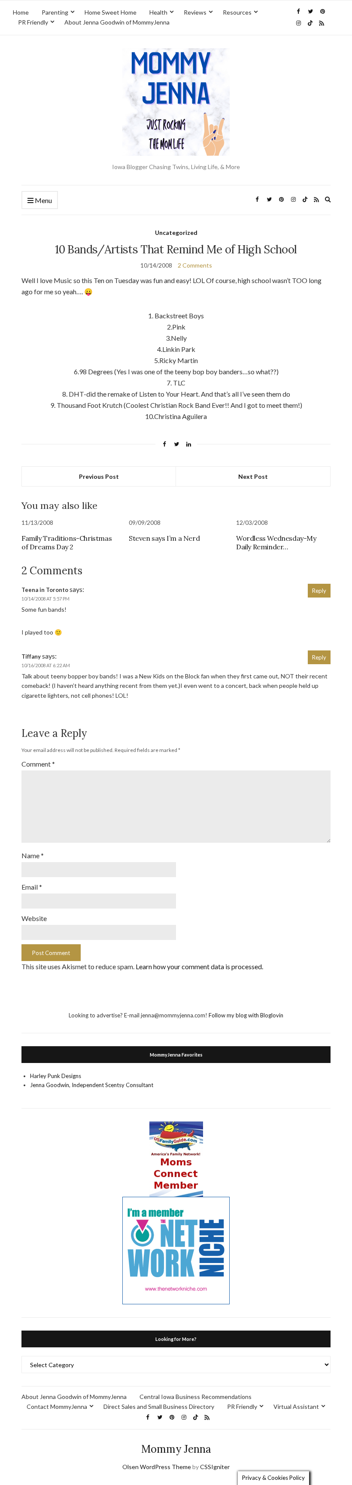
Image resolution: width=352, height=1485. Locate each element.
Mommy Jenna (176, 1449)
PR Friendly (33, 22)
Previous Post (99, 476)
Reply (319, 590)
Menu (42, 200)
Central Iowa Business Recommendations (196, 1396)
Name (32, 855)
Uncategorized (176, 232)
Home (21, 12)
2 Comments (195, 265)
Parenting (55, 12)
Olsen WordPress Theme (156, 1466)
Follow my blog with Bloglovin (246, 1015)
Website (34, 918)
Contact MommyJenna (57, 1406)
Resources (237, 12)
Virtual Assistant (296, 1406)
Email (31, 887)
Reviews (195, 12)
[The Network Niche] (176, 1250)
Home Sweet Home (111, 12)
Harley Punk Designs (55, 1075)
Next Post (253, 476)
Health (158, 12)
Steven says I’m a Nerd (164, 538)
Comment (38, 764)
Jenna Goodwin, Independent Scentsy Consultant (91, 1084)
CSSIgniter (215, 1466)
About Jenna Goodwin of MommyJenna (117, 22)
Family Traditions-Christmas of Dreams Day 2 (66, 542)
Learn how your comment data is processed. (199, 966)
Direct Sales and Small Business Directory (158, 1406)
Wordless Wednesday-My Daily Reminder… (276, 542)
